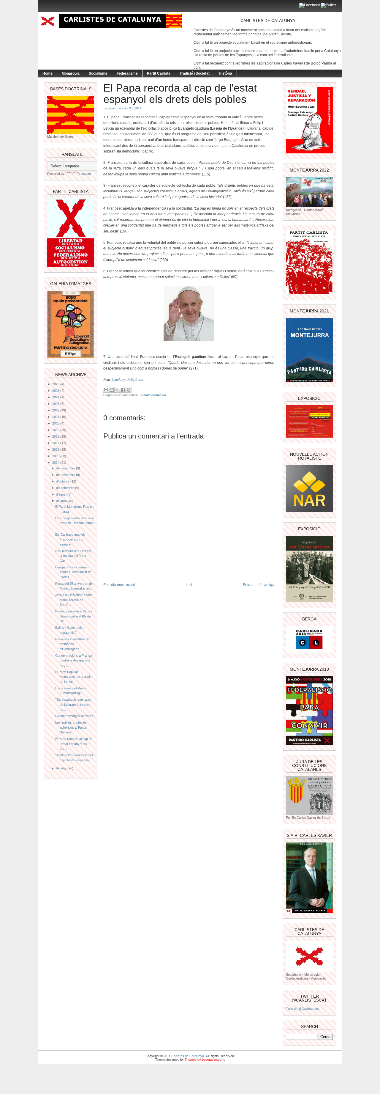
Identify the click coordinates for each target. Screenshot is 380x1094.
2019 (56, 430)
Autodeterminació (153, 395)
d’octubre (63, 481)
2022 (56, 410)
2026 (56, 384)
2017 (56, 443)
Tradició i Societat (195, 73)
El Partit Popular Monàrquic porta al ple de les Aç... (73, 676)
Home (47, 73)
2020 (56, 423)
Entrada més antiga (258, 585)
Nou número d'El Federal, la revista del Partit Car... (73, 555)
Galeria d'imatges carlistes (74, 716)
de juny (61, 768)
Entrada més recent (119, 585)
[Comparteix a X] (117, 390)
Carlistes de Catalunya (187, 1056)
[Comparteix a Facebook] (123, 390)
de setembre (65, 488)
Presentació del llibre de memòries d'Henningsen (72, 644)
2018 (56, 436)
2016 (56, 449)
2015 (56, 456)
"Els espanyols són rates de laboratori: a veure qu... (73, 704)
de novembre (66, 475)
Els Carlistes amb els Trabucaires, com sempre (70, 539)
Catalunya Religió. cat (127, 380)
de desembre (66, 468)
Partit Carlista (158, 73)
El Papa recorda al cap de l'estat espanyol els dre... (73, 743)
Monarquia (71, 73)
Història (225, 73)
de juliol (61, 501)
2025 (56, 390)
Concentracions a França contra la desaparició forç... (73, 660)
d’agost (61, 494)
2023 (56, 403)
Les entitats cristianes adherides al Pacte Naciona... (71, 727)
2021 (56, 417)
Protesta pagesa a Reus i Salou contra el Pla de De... (73, 616)
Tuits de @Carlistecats (302, 1008)
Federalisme (127, 73)
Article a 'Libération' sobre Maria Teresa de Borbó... (73, 599)
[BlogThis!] (112, 390)
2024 (56, 397)
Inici (189, 585)
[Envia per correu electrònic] (106, 390)
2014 (56, 462)
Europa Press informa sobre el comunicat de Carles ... (73, 572)
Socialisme (98, 73)
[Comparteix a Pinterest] (129, 390)
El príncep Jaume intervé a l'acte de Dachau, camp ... (74, 523)
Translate (84, 173)
